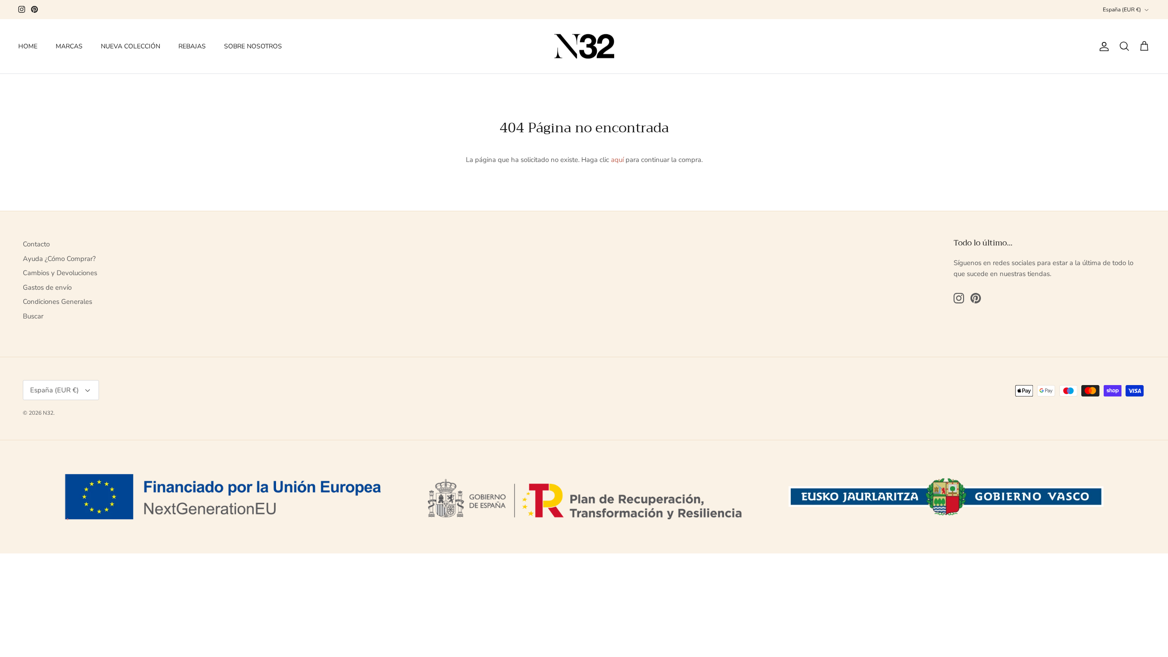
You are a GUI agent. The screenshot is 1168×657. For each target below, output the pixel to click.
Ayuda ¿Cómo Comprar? (59, 258)
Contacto (36, 244)
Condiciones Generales (57, 301)
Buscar (33, 316)
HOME (27, 46)
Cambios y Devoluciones (60, 272)
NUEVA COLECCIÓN (130, 46)
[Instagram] (21, 9)
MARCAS (69, 46)
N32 (48, 413)
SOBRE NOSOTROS (253, 46)
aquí (617, 159)
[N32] (584, 46)
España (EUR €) (1122, 9)
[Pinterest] (34, 9)
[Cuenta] (1102, 46)
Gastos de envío (47, 287)
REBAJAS (192, 46)
